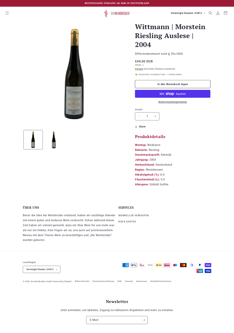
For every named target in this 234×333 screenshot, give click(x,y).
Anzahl (138, 109)
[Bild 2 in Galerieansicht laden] (53, 139)
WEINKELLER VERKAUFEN (133, 215)
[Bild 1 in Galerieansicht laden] (33, 139)
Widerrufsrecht (82, 281)
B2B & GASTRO (127, 221)
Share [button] (142, 126)
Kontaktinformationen (160, 281)
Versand (139, 69)
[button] (7, 13)
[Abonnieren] (144, 320)
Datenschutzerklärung (103, 281)
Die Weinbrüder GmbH (41, 281)
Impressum (141, 281)
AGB (119, 281)
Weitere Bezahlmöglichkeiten (172, 102)
